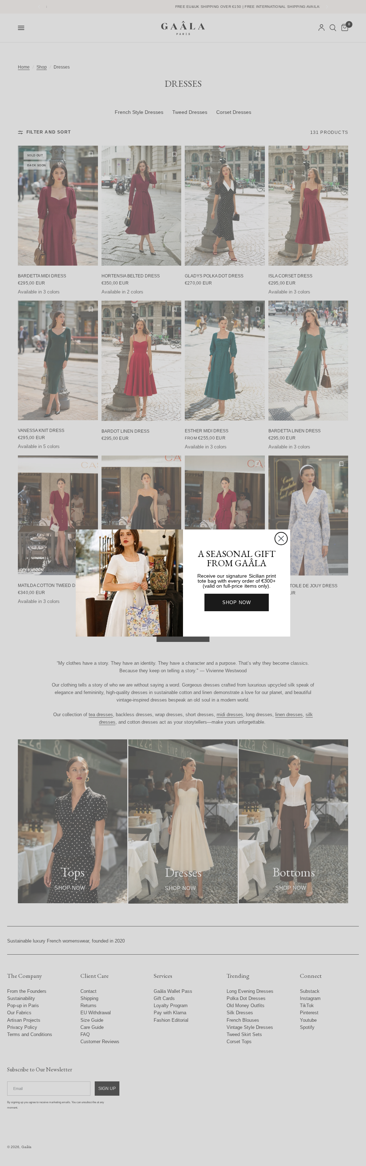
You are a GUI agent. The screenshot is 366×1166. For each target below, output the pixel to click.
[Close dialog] (281, 538)
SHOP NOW (236, 602)
